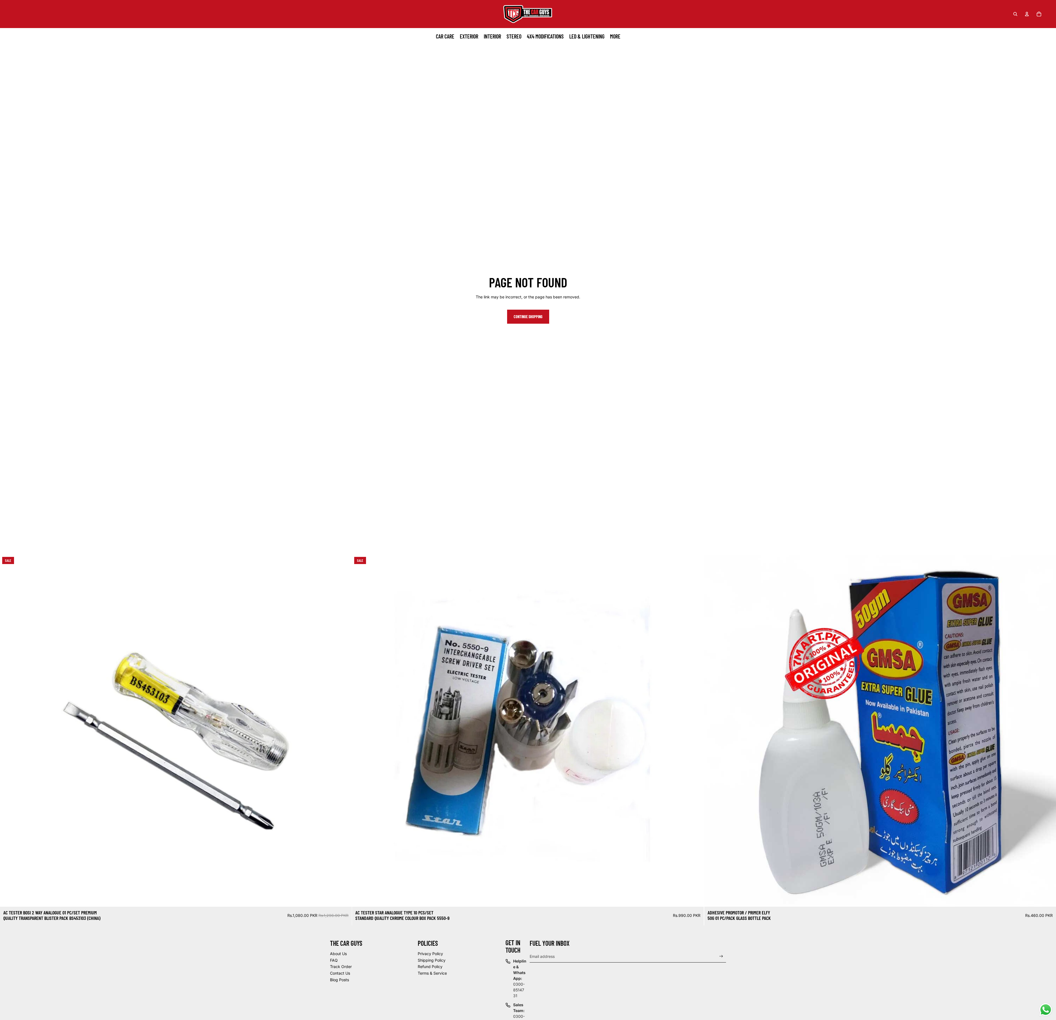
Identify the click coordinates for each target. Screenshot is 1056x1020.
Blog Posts (339, 979)
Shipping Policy (432, 960)
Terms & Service (432, 973)
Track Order (341, 966)
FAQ (334, 960)
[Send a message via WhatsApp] (1045, 1009)
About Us (338, 953)
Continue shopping (528, 316)
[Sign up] (721, 956)
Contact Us (340, 973)
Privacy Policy (430, 953)
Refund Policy (430, 966)
